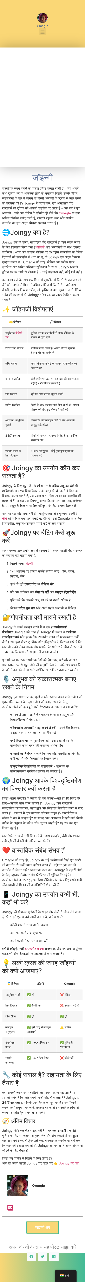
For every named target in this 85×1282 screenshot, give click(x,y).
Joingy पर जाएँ (69, 1163)
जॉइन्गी (29, 563)
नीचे (4, 518)
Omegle (65, 213)
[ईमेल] (10, 1209)
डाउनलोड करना (34, 949)
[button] (42, 31)
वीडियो (41, 247)
